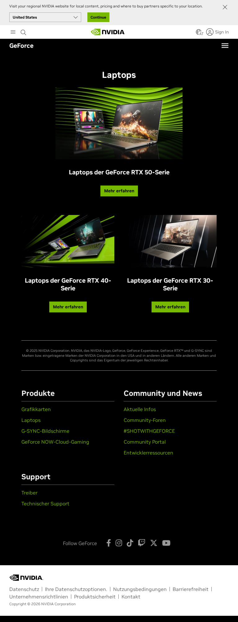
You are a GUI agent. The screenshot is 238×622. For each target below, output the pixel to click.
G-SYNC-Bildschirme (45, 431)
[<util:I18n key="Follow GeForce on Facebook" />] (108, 543)
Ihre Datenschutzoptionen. (76, 589)
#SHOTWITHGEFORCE (149, 431)
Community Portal (145, 442)
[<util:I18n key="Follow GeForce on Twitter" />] (153, 543)
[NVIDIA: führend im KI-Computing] (108, 32)
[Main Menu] (13, 32)
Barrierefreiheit (191, 589)
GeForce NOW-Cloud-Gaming (55, 442)
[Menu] (225, 45)
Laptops (31, 420)
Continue (98, 17)
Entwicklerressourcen (148, 453)
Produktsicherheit (95, 596)
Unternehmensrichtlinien (38, 596)
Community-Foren (145, 420)
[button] (198, 34)
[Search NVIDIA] (24, 31)
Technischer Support (45, 503)
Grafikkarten (36, 409)
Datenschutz (24, 589)
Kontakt (130, 596)
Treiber (29, 493)
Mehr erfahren (119, 191)
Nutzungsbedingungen (140, 589)
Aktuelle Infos (140, 409)
